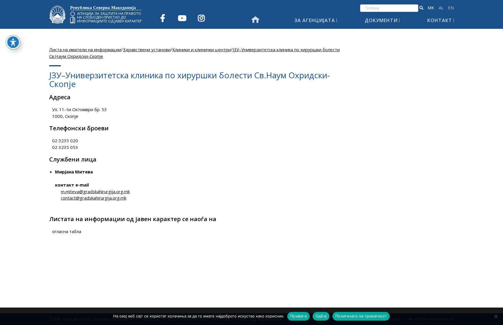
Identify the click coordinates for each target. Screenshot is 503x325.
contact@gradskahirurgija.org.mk (93, 198)
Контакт (439, 20)
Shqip (441, 7)
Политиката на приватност (361, 316)
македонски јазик (431, 7)
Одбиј (321, 316)
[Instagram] (201, 18)
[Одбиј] (496, 316)
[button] (421, 8)
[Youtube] (181, 18)
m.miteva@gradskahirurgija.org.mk (95, 191)
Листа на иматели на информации (85, 49)
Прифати (298, 316)
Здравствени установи (147, 49)
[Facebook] (162, 18)
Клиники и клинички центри (201, 49)
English (451, 7)
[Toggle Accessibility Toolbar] (13, 42)
